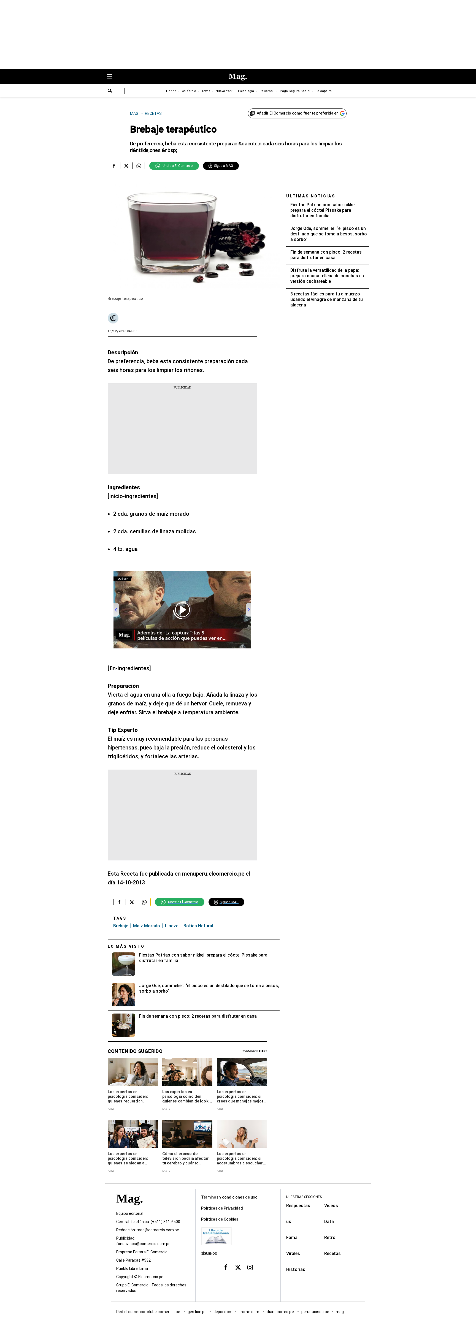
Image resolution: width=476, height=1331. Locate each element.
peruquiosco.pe (315, 1312)
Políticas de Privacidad (222, 1208)
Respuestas (298, 1205)
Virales (293, 1253)
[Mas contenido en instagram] (250, 1267)
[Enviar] (110, 91)
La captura (324, 91)
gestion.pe (197, 1312)
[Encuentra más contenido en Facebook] (114, 165)
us (288, 1221)
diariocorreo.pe (280, 1312)
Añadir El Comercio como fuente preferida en (298, 113)
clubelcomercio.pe (164, 1312)
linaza (171, 925)
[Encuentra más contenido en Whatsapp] (138, 165)
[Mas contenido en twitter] (238, 1267)
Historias (295, 1269)
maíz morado (146, 925)
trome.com (249, 1312)
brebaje (120, 925)
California (189, 91)
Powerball (266, 91)
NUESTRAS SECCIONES (304, 1197)
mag (340, 1312)
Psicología (246, 91)
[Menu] (112, 76)
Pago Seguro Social (295, 91)
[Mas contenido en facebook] (226, 1267)
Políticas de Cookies (219, 1219)
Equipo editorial (129, 1214)
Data (329, 1221)
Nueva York (224, 91)
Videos (331, 1205)
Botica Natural (198, 925)
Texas (206, 91)
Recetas (332, 1253)
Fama (292, 1237)
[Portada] (129, 1208)
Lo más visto (126, 946)
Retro (330, 1237)
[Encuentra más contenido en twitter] (126, 165)
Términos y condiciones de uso (229, 1197)
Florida (171, 91)
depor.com (222, 1312)
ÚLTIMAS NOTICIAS (311, 196)
